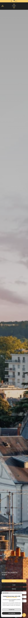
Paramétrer (11, 609)
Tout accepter (11, 613)
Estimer (14, 589)
